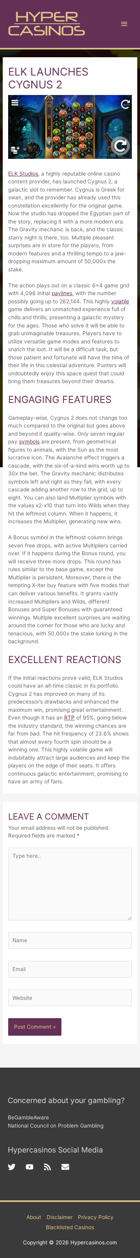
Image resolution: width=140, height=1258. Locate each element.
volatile (120, 301)
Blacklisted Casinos (70, 1227)
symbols (29, 441)
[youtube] (35, 1167)
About (33, 1217)
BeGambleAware (28, 1117)
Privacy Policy (96, 1217)
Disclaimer (60, 1217)
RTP (69, 717)
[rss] (52, 1167)
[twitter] (17, 1167)
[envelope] (66, 1167)
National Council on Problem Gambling (55, 1126)
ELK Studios (23, 174)
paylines (62, 293)
